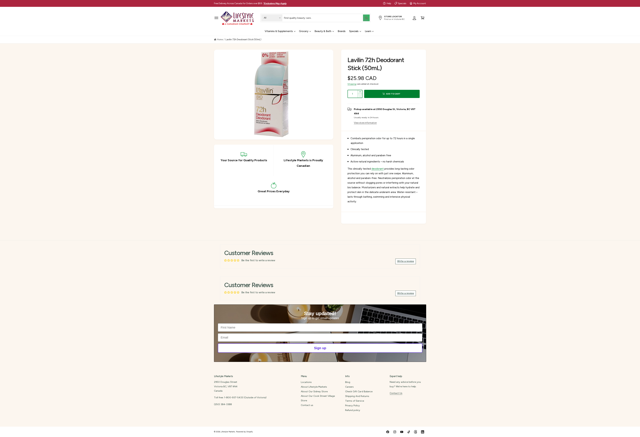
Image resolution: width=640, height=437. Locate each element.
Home (220, 39)
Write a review (405, 261)
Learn (368, 31)
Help (389, 3)
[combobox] (326, 18)
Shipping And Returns (357, 396)
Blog (347, 382)
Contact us (307, 405)
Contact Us (396, 393)
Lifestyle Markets (228, 432)
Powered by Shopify (244, 432)
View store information (365, 122)
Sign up (320, 348)
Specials (402, 3)
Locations (306, 382)
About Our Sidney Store (314, 391)
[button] (216, 18)
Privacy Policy (352, 405)
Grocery (303, 31)
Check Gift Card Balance (358, 391)
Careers (349, 386)
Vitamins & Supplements (279, 31)
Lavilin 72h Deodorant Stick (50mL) (244, 39)
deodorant (378, 168)
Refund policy (352, 410)
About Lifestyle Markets (314, 386)
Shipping (352, 84)
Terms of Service (354, 400)
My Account (419, 3)
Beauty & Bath (322, 31)
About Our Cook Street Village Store (318, 398)
